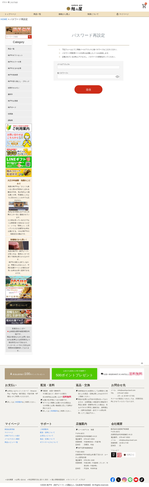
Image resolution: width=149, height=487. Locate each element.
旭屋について (93, 14)
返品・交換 (83, 385)
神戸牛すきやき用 (14, 68)
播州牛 (10, 94)
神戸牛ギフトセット (15, 55)
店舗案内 (81, 423)
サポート (46, 423)
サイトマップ (72, 479)
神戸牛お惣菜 (13, 101)
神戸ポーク (12, 107)
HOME (4, 19)
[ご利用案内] (19, 128)
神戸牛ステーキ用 (14, 62)
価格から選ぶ (64, 14)
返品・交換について (47, 439)
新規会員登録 (10, 429)
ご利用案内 (18, 402)
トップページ (10, 14)
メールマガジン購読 (12, 439)
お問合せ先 (118, 385)
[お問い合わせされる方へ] (19, 139)
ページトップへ (142, 363)
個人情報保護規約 (58, 479)
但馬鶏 (10, 114)
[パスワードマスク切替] (117, 77)
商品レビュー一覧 (11, 442)
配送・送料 (48, 385)
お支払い (11, 385)
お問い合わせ (21, 479)
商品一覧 (37, 14)
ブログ (82, 479)
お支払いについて (46, 436)
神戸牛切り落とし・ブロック (18, 81)
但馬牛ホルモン (13, 88)
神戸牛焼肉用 (13, 75)
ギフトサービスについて (49, 442)
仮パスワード (63, 73)
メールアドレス (63, 64)
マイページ (124, 14)
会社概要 (117, 423)
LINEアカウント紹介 (12, 436)
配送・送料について (47, 432)
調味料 (10, 120)
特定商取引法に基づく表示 (38, 479)
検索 (30, 36)
